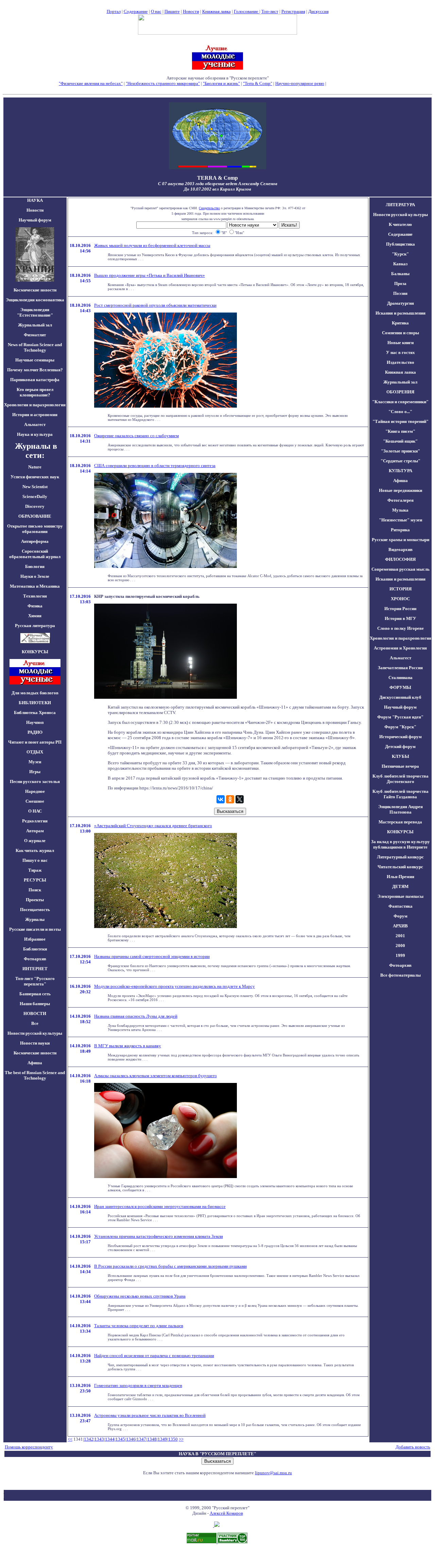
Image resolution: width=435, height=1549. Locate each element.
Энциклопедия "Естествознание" (35, 312)
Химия (34, 615)
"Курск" (400, 253)
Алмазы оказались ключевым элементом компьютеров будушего (155, 1075)
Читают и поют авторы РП (35, 742)
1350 (173, 1439)
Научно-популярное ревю (299, 83)
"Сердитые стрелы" (400, 460)
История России (400, 608)
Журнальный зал (35, 324)
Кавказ (400, 263)
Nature (34, 466)
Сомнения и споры (400, 332)
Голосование (246, 11)
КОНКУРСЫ (400, 831)
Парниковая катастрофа (34, 379)
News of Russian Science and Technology (35, 347)
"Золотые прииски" (400, 450)
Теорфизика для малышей (351, 83)
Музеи (35, 761)
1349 (162, 1439)
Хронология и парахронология (35, 404)
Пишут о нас (35, 860)
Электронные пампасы (400, 896)
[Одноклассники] (230, 799)
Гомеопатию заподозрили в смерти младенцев (138, 1385)
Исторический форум (400, 736)
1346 (131, 1439)
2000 (400, 945)
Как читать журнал (35, 850)
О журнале (35, 840)
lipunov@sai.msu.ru (273, 1472)
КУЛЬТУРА (400, 470)
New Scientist (35, 486)
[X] (240, 799)
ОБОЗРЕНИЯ (400, 391)
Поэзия (400, 293)
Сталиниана (400, 677)
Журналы (35, 919)
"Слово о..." (400, 411)
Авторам (35, 830)
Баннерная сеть (35, 993)
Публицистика (400, 244)
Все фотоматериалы (400, 975)
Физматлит (35, 334)
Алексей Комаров (226, 1513)
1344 (110, 1439)
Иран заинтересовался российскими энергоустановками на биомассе (160, 1206)
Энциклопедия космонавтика (35, 299)
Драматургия (400, 303)
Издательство (400, 362)
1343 (99, 1439)
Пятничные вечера (400, 766)
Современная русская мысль (400, 569)
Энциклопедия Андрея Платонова (400, 809)
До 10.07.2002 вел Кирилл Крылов (217, 189)
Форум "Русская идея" (400, 716)
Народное (35, 791)
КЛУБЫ (400, 756)
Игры (34, 771)
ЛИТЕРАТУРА (400, 204)
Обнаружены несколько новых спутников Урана (140, 1296)
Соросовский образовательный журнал (34, 554)
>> (181, 1439)
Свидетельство (209, 208)
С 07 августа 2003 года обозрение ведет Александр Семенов (217, 183)
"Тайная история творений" (400, 421)
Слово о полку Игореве (400, 628)
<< (70, 1439)
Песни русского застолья (35, 781)
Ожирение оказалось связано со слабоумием (136, 435)
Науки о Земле (34, 576)
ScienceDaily (34, 496)
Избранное (35, 939)
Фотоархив (35, 958)
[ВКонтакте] (220, 799)
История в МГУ (400, 618)
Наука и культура (35, 434)
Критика (400, 322)
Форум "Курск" (400, 726)
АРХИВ (400, 925)
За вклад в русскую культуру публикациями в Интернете (400, 844)
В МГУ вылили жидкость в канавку (127, 1045)
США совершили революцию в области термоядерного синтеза (154, 465)
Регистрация (293, 11)
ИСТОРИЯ (400, 588)
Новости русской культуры (34, 1033)
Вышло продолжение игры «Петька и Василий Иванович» (149, 275)
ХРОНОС (400, 598)
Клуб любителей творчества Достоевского (400, 778)
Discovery (35, 506)
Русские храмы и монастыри (400, 539)
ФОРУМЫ (400, 687)
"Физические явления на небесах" (91, 83)
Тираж (34, 870)
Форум (400, 916)
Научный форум (35, 219)
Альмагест (35, 424)
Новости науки (35, 1043)
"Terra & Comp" (257, 83)
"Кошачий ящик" (400, 441)
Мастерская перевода (400, 821)
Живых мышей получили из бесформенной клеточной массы (152, 245)
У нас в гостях (400, 352)
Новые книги (400, 342)
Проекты (35, 899)
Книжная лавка (216, 11)
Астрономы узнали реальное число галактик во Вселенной (150, 1415)
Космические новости (35, 289)
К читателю (400, 224)
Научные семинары (34, 359)
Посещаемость (35, 909)
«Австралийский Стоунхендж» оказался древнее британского (153, 825)
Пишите (172, 11)
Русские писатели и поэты (35, 929)
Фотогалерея (400, 500)
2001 (400, 935)
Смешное (34, 801)
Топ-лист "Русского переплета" (35, 981)
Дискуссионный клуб (400, 697)
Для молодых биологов (35, 692)
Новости (191, 11)
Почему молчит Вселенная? (35, 369)
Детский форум (400, 746)
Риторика (400, 529)
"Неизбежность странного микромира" (163, 83)
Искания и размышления (400, 313)
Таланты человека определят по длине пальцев (138, 1325)
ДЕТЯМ (400, 886)
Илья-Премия (400, 876)
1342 (88, 1439)
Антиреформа (35, 541)
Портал (114, 11)
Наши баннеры (35, 1003)
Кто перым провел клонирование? (35, 392)
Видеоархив (400, 549)
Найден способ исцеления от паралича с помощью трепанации (154, 1355)
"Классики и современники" (400, 401)
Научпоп (35, 722)
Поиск (35, 889)
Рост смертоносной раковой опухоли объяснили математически (155, 305)
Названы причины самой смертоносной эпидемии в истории (152, 956)
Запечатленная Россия (400, 667)
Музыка (400, 510)
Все (34, 1023)
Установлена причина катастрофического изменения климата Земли (158, 1236)
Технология (35, 596)
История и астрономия (34, 414)
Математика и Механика (35, 586)
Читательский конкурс (400, 866)
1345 (120, 1439)
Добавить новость (413, 1446)
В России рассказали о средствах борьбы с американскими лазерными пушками (170, 1266)
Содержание (136, 11)
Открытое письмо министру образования (35, 528)
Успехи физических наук (35, 476)
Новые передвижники (400, 490)
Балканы (400, 273)
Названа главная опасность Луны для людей (135, 1016)
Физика (35, 605)
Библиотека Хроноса (35, 712)
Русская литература (35, 625)
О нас (156, 11)
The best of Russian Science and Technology (35, 1075)
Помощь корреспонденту (29, 1446)
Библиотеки (35, 948)
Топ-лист (269, 11)
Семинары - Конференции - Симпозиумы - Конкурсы (217, 88)
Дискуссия (318, 11)
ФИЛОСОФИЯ (400, 559)
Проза (400, 283)
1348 (152, 1439)
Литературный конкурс (400, 856)
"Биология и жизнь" (221, 83)
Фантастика (400, 906)
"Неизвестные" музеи (400, 519)
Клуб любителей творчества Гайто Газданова (400, 794)
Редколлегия (35, 820)
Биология (35, 566)
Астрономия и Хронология (400, 648)
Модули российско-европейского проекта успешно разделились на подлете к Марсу (174, 986)
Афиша (35, 1062)
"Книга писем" (400, 431)
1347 (141, 1439)
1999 (400, 955)
